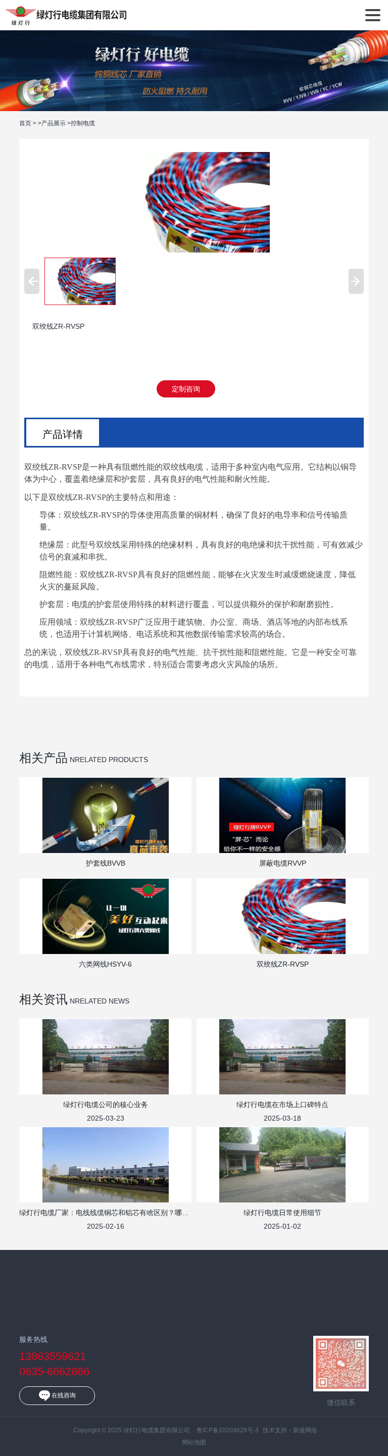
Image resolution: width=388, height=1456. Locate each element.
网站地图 (194, 1442)
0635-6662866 (54, 1371)
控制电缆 (83, 123)
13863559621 (52, 1356)
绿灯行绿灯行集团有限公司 (66, 15)
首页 (25, 123)
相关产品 (43, 758)
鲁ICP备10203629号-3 (228, 1430)
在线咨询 (63, 1395)
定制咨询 (186, 389)
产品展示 (53, 123)
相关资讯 (43, 999)
